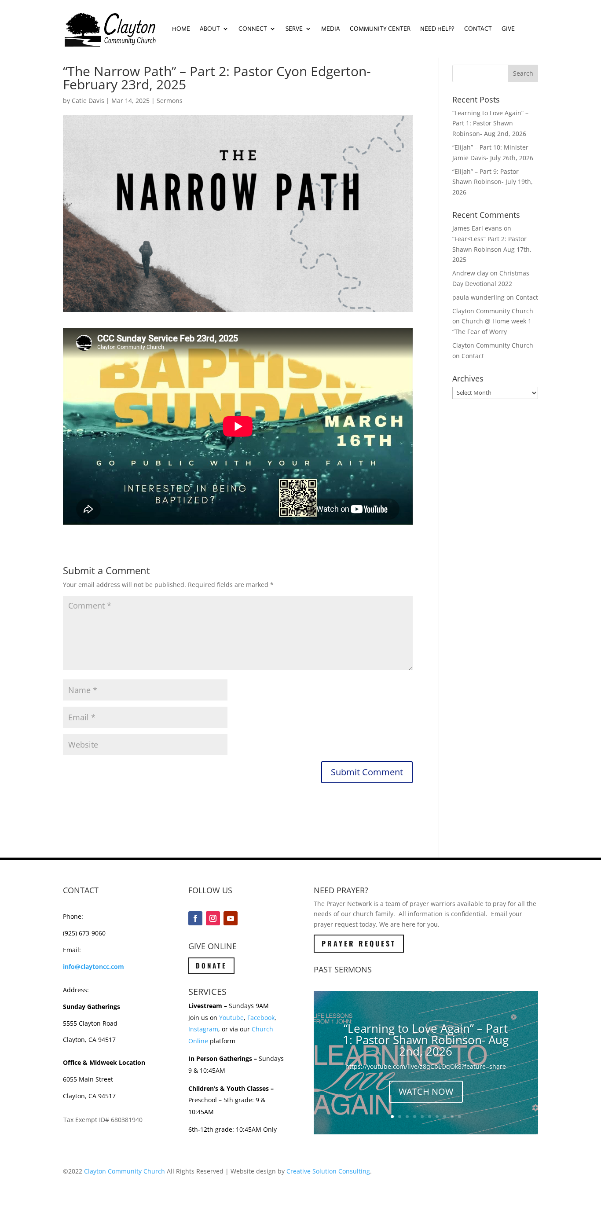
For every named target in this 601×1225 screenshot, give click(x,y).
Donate (211, 965)
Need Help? (437, 29)
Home (181, 29)
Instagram (203, 1029)
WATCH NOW (426, 1091)
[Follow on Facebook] (195, 918)
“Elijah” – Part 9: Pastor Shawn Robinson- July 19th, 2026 (492, 182)
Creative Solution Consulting (328, 1171)
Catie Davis (88, 100)
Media (330, 29)
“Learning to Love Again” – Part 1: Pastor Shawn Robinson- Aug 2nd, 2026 (490, 123)
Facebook (261, 1017)
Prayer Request (359, 943)
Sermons (170, 100)
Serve (294, 29)
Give (508, 29)
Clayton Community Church (124, 1171)
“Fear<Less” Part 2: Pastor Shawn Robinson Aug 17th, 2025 (491, 249)
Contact (478, 29)
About (210, 29)
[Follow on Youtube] (231, 918)
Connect (252, 29)
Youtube (231, 1017)
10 (459, 1116)
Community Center (380, 29)
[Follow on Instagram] (213, 918)
